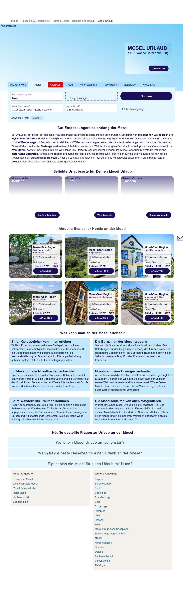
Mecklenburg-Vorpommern (110, 533)
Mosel (98, 538)
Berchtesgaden (103, 483)
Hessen (99, 520)
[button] (37, 118)
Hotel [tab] (38, 84)
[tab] (18, 85)
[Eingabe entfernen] (56, 97)
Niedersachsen (103, 542)
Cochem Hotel (21, 501)
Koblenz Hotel (21, 497)
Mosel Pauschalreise (24, 488)
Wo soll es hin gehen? (22, 94)
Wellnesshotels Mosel (25, 483)
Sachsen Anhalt (104, 556)
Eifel (97, 501)
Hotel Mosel (19, 492)
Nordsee (100, 547)
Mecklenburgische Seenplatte (112, 529)
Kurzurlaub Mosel (23, 479)
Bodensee (100, 492)
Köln (97, 524)
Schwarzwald (102, 560)
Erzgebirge (101, 506)
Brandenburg (102, 497)
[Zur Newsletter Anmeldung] (180, 240)
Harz (97, 515)
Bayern (99, 479)
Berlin (98, 488)
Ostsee (99, 551)
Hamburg (100, 511)
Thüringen (100, 565)
